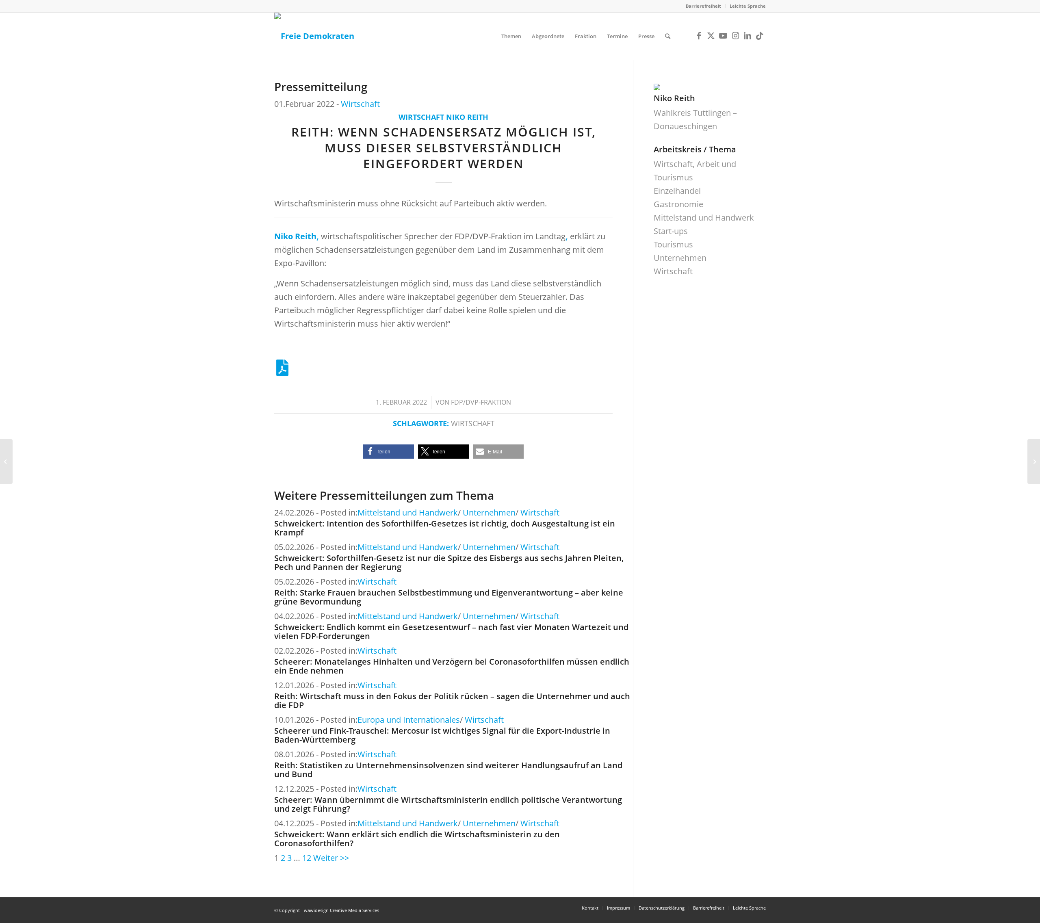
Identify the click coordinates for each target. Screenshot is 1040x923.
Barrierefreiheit (703, 6)
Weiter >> (331, 857)
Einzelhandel (677, 190)
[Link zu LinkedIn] (747, 36)
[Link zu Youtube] (723, 36)
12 (306, 857)
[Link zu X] (711, 36)
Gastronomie (678, 204)
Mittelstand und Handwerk (408, 512)
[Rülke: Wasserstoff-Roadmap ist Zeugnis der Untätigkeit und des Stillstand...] (1033, 461)
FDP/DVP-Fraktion (481, 402)
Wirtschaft (360, 103)
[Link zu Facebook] (699, 36)
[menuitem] (704, 6)
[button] (388, 451)
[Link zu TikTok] (760, 36)
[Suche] (668, 36)
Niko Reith (467, 117)
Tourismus (673, 244)
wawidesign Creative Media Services (341, 910)
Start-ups (671, 230)
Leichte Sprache (748, 6)
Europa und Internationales (409, 719)
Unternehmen (489, 512)
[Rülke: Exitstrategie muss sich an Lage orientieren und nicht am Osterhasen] (6, 461)
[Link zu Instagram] (735, 36)
